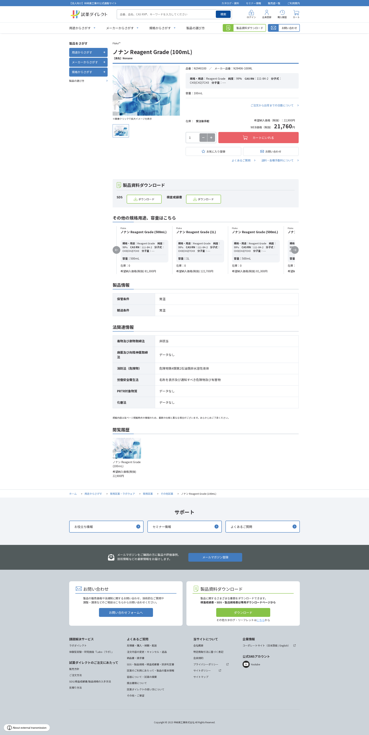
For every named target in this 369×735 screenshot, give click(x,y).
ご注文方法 (75, 675)
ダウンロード (146, 199)
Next (295, 250)
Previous (116, 250)
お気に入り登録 (215, 151)
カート (296, 17)
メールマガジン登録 (215, 557)
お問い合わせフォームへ (126, 612)
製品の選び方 (195, 27)
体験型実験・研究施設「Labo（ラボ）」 (91, 652)
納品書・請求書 (135, 658)
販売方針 (74, 669)
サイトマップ (200, 677)
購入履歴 (282, 17)
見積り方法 (75, 687)
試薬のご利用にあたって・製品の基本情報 (150, 670)
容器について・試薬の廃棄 (142, 677)
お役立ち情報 (83, 526)
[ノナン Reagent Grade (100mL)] (146, 91)
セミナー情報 (253, 3)
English (284, 645)
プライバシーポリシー (205, 664)
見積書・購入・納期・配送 (142, 645)
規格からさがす (160, 27)
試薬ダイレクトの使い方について (145, 689)
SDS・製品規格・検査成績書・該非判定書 (150, 664)
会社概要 (198, 645)
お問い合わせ (273, 151)
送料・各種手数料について (277, 160)
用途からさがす (80, 27)
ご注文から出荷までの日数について (272, 105)
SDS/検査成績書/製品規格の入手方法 (90, 681)
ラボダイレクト (78, 645)
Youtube (255, 664)
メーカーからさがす (120, 27)
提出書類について (137, 683)
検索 (223, 14)
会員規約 (198, 658)
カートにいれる (263, 137)
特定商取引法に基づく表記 (208, 652)
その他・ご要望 (135, 695)
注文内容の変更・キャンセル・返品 (147, 652)
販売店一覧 (274, 3)
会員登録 (266, 17)
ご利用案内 (293, 3)
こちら (261, 620)
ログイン (251, 17)
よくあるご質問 (241, 160)
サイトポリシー (202, 670)
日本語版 (273, 645)
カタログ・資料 (230, 3)
